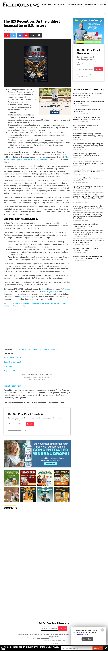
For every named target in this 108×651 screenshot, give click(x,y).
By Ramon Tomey (84, 105)
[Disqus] (37, 537)
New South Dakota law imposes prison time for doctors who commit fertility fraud (87, 257)
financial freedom (38, 393)
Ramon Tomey (21, 31)
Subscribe (98, 648)
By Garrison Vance (85, 140)
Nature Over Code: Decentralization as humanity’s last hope (85, 127)
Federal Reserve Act (11, 393)
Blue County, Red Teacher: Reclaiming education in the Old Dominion (85, 225)
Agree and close (87, 639)
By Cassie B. (83, 260)
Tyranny (22, 398)
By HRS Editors (84, 236)
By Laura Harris (84, 97)
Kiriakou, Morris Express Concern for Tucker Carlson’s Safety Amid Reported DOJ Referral (88, 207)
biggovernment (59, 4)
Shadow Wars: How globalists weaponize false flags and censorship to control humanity (88, 171)
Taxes (16, 398)
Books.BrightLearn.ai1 (12, 358)
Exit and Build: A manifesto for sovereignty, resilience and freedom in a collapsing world (88, 118)
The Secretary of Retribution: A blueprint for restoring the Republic (88, 179)
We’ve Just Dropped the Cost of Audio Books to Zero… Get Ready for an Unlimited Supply (88, 163)
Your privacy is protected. (14, 430)
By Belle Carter (84, 121)
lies (46, 395)
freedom (103, 4)
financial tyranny (52, 393)
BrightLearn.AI (24, 297)
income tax (13, 395)
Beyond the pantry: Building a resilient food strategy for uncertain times (87, 233)
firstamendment (91, 4)
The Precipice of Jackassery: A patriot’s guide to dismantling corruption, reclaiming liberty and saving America (88, 145)
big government (22, 390)
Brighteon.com (9, 370)
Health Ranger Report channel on (40, 349)
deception (43, 390)
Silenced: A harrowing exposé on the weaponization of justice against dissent (86, 155)
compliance (33, 390)
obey (51, 395)
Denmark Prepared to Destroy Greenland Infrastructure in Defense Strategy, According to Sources (88, 135)
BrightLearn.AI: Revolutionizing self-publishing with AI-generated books (88, 241)
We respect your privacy (43, 638)
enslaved (51, 390)
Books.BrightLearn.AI (50, 292)
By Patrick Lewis (84, 190)
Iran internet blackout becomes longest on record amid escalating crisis (87, 94)
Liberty (42, 395)
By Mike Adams (84, 166)
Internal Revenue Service (28, 395)
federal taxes (25, 393)
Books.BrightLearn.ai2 (12, 362)
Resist (55, 395)
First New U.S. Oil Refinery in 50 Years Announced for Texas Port (85, 249)
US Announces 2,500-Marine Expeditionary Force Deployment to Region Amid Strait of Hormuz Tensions (87, 216)
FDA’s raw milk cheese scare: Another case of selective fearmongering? (88, 187)
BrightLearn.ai (9, 366)
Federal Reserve (62, 390)
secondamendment (75, 4)
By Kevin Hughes (84, 244)
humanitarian (45, 4)
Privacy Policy (54, 643)
